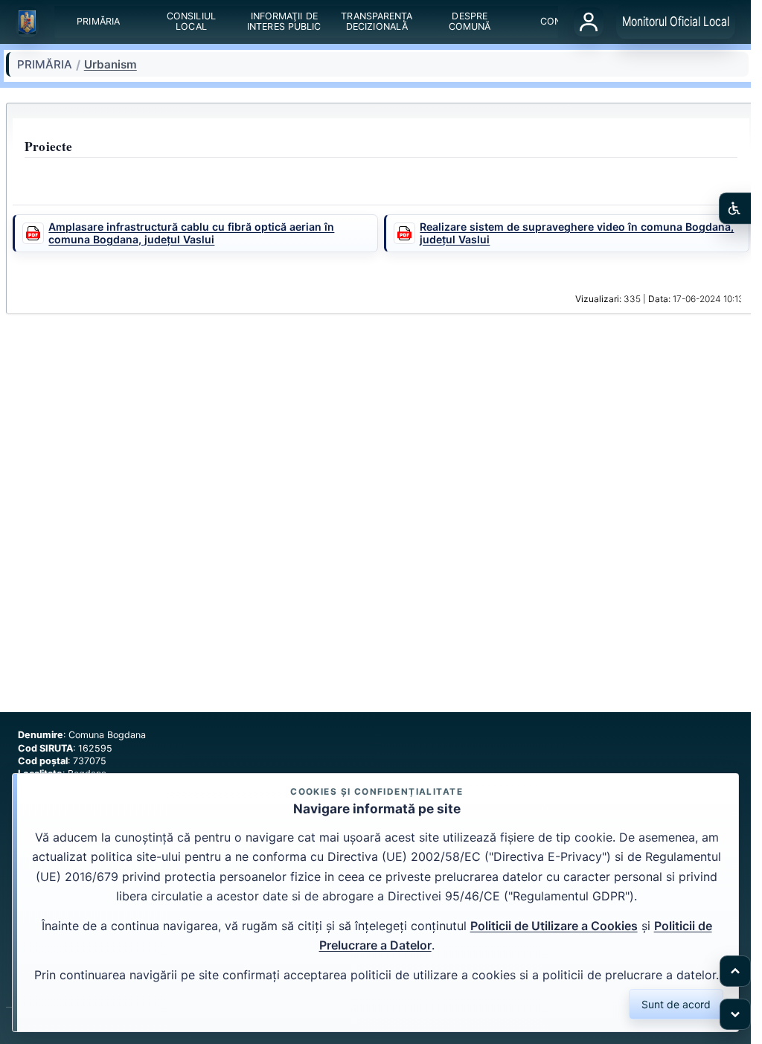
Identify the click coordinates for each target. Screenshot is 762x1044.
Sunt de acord (676, 1004)
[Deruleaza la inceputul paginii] (735, 971)
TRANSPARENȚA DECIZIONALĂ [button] (377, 22)
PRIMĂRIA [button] (99, 22)
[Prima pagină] (27, 22)
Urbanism (110, 64)
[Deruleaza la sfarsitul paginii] (735, 1014)
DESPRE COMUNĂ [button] (470, 22)
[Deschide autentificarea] (588, 21)
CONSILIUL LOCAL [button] (191, 22)
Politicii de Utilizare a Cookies (554, 925)
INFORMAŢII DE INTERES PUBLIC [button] (284, 22)
